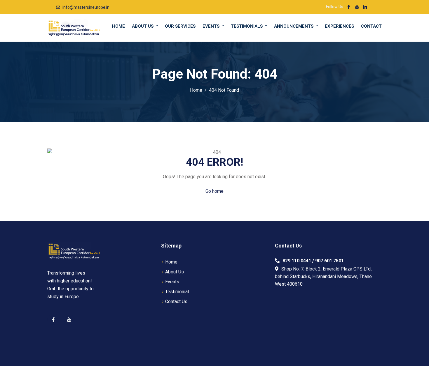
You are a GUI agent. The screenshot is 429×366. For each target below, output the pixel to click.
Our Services (180, 26)
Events (211, 26)
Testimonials (247, 26)
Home (118, 26)
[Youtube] (69, 319)
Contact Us (176, 301)
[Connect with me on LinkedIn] (365, 7)
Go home (214, 191)
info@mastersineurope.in (85, 7)
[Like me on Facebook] (349, 7)
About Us (143, 26)
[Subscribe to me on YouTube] (357, 7)
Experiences (339, 26)
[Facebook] (53, 319)
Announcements (293, 26)
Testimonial (177, 291)
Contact (371, 26)
